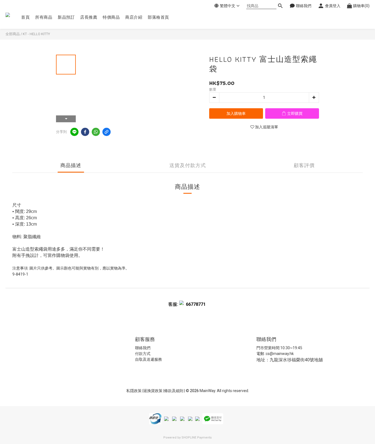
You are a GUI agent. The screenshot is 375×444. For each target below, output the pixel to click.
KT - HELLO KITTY (36, 34)
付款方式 (142, 353)
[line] (74, 132)
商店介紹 (133, 17)
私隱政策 (134, 391)
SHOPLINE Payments (196, 437)
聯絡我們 (142, 348)
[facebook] (85, 132)
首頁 (25, 17)
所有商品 (43, 17)
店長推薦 (88, 17)
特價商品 (111, 17)
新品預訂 (66, 17)
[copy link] (106, 132)
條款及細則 (174, 391)
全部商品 (12, 34)
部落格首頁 (158, 17)
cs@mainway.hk (280, 353)
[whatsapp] (96, 132)
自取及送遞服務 (148, 359)
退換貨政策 (153, 391)
